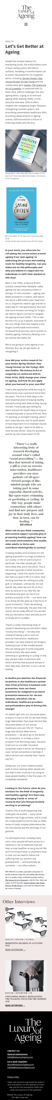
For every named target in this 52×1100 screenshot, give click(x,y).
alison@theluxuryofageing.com (20, 1064)
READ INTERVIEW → (15, 949)
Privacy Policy (13, 1077)
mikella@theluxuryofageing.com (21, 1067)
